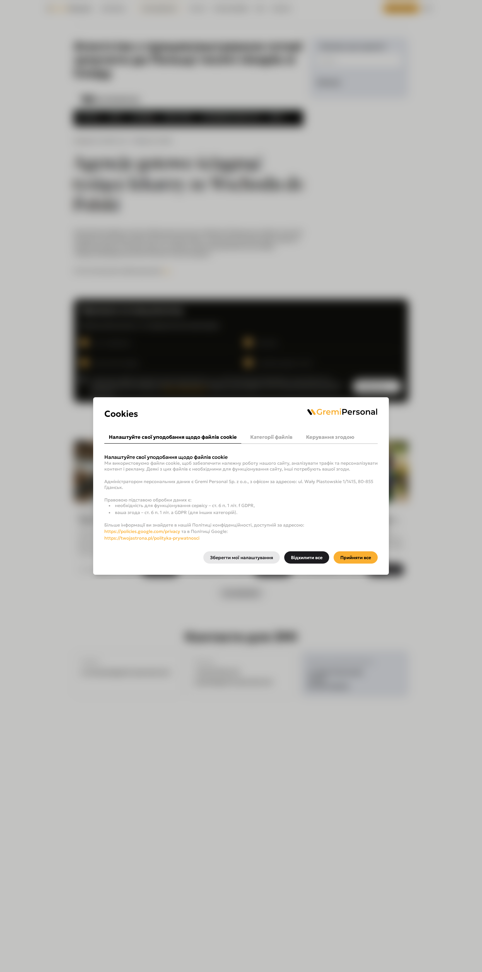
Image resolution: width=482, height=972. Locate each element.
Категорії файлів (271, 437)
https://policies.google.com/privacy (142, 531)
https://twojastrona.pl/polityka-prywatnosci (151, 538)
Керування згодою (330, 437)
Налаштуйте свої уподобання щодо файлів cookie (173, 437)
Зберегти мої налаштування (241, 557)
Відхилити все (306, 557)
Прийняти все (355, 557)
